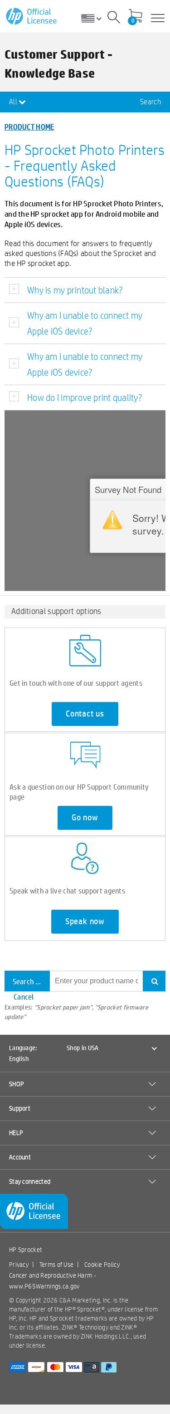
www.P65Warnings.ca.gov (44, 1286)
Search (150, 102)
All (14, 102)
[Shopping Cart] (135, 16)
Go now (85, 817)
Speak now (85, 921)
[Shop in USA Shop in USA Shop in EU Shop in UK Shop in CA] (95, 18)
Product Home (29, 126)
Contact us (85, 713)
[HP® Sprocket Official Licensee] (32, 16)
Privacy (19, 1265)
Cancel (24, 996)
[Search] (114, 18)
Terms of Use (56, 1265)
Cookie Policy (102, 1265)
